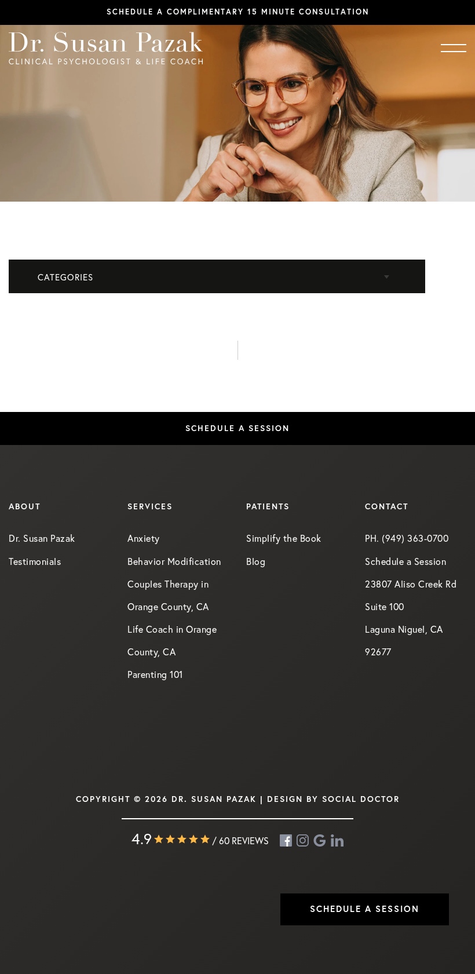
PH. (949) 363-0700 (406, 538)
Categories (65, 277)
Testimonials (35, 561)
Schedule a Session (237, 428)
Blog (255, 561)
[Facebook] (287, 840)
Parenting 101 (155, 674)
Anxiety (143, 538)
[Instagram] (303, 840)
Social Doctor (361, 799)
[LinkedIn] (337, 840)
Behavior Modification (174, 561)
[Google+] (320, 840)
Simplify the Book (283, 538)
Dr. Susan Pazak (42, 538)
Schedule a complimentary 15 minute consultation (238, 12)
